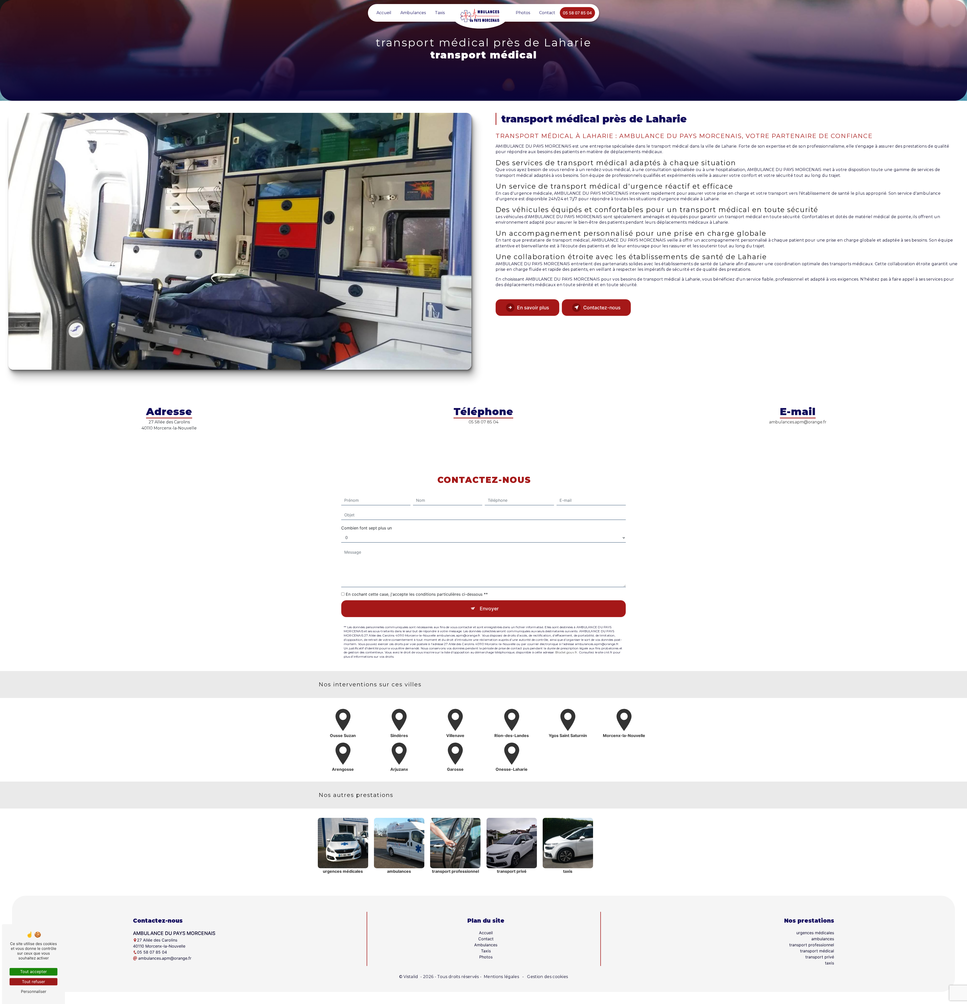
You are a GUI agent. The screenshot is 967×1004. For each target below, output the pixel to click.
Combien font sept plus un (366, 527)
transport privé (819, 956)
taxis (829, 962)
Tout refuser (33, 981)
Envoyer (489, 609)
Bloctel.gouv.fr (566, 652)
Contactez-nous (601, 308)
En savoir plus (533, 308)
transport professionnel (811, 944)
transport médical (817, 950)
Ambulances (413, 12)
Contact (547, 12)
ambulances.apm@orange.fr (797, 422)
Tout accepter (33, 971)
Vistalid (411, 976)
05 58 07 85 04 (577, 12)
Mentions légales (501, 976)
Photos (523, 12)
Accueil (383, 12)
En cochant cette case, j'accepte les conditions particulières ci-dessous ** (417, 594)
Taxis (440, 12)
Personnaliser (33, 991)
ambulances (822, 938)
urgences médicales (815, 932)
